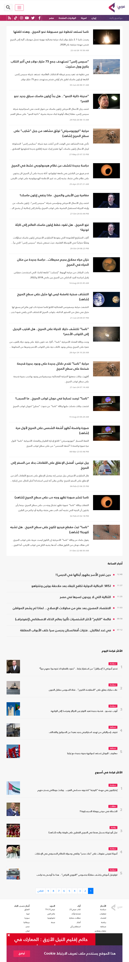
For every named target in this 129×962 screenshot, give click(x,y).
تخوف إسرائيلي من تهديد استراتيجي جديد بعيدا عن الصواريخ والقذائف (83, 732)
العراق (27, 909)
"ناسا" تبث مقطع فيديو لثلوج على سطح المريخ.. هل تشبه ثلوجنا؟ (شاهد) (49, 530)
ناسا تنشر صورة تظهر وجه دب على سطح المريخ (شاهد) (52, 497)
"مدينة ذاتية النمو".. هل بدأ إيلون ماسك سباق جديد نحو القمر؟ (51, 99)
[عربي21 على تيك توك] (15, 18)
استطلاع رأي (75, 926)
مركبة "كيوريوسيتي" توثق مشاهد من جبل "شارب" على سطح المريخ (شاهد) (51, 133)
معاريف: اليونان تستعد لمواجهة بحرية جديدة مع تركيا (92, 753)
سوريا (27, 917)
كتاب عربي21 (75, 909)
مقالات (113, 806)
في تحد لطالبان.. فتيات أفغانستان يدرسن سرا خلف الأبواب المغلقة (65, 630)
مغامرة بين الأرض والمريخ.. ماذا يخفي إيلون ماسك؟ (54, 195)
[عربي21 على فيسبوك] (39, 18)
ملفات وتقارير (100, 930)
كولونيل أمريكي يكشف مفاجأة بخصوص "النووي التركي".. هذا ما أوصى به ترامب (77, 875)
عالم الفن (51, 913)
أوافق (22, 953)
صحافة (113, 727)
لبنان (28, 930)
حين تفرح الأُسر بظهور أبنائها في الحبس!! (83, 575)
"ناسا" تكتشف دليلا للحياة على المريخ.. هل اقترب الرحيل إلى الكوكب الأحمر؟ (51, 332)
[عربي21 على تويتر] (33, 18)
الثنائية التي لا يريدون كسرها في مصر (85, 597)
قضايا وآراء (76, 913)
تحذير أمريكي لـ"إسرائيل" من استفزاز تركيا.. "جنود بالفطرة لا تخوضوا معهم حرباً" (78, 669)
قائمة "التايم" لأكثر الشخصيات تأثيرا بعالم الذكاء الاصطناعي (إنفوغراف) (63, 619)
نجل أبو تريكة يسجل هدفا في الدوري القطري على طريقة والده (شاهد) (83, 833)
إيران (94, 18)
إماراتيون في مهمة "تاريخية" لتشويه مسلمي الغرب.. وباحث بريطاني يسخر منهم (77, 790)
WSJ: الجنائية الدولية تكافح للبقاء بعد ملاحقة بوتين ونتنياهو (71, 586)
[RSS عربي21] (9, 18)
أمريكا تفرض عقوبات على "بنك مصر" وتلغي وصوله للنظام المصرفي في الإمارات (76, 854)
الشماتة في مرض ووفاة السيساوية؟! (98, 811)
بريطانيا (27, 922)
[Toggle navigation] (19, 7)
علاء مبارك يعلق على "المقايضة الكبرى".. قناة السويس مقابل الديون (83, 690)
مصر (51, 18)
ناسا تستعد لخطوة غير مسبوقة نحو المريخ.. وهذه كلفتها (51, 31)
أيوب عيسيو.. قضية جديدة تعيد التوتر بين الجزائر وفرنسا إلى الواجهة (84, 711)
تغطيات (103, 913)
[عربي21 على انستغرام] (21, 18)
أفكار (79, 922)
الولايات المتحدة (67, 18)
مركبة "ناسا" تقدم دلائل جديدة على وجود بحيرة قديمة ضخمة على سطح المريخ (53, 366)
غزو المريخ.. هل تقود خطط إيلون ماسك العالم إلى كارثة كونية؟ (52, 227)
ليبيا (28, 913)
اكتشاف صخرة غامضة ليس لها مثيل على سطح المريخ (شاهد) (53, 297)
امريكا (84, 18)
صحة (53, 922)
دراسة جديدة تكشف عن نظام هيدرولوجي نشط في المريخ (50, 165)
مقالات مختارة (75, 917)
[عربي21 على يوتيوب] (27, 18)
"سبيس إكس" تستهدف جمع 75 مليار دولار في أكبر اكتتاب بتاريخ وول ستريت (50, 64)
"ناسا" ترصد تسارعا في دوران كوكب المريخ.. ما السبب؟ (52, 398)
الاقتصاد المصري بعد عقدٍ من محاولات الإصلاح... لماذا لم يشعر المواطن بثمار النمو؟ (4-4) (62, 609)
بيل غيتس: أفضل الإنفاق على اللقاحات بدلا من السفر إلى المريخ (50, 465)
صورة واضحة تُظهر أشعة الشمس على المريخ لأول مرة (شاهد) (52, 430)
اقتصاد (103, 917)
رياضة (113, 828)
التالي (40, 891)
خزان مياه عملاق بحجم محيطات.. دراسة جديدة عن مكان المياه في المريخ (53, 262)
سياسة (113, 664)
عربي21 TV (50, 909)
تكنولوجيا (51, 917)
